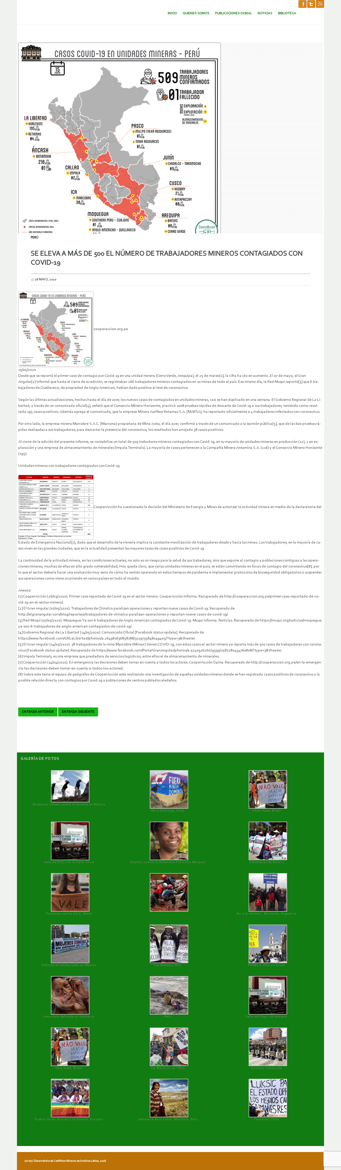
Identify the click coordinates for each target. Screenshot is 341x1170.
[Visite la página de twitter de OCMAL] (311, 4)
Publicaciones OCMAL (233, 13)
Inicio (172, 13)
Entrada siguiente (78, 712)
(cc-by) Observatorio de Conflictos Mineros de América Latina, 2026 (65, 1161)
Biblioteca (287, 13)
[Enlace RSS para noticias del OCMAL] (320, 4)
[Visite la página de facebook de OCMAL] (303, 4)
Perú (34, 237)
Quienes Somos (196, 13)
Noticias (265, 13)
